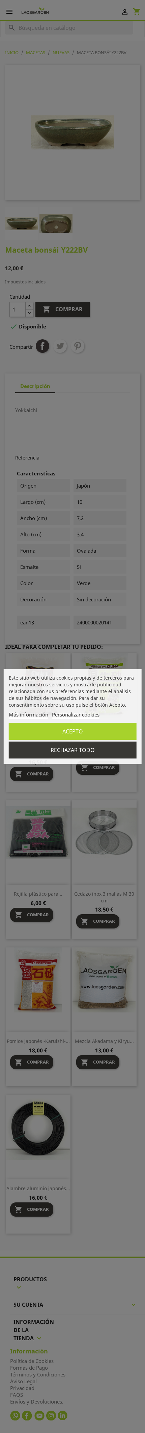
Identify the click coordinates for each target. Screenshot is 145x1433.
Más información (28, 714)
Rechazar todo (73, 750)
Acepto (72, 731)
